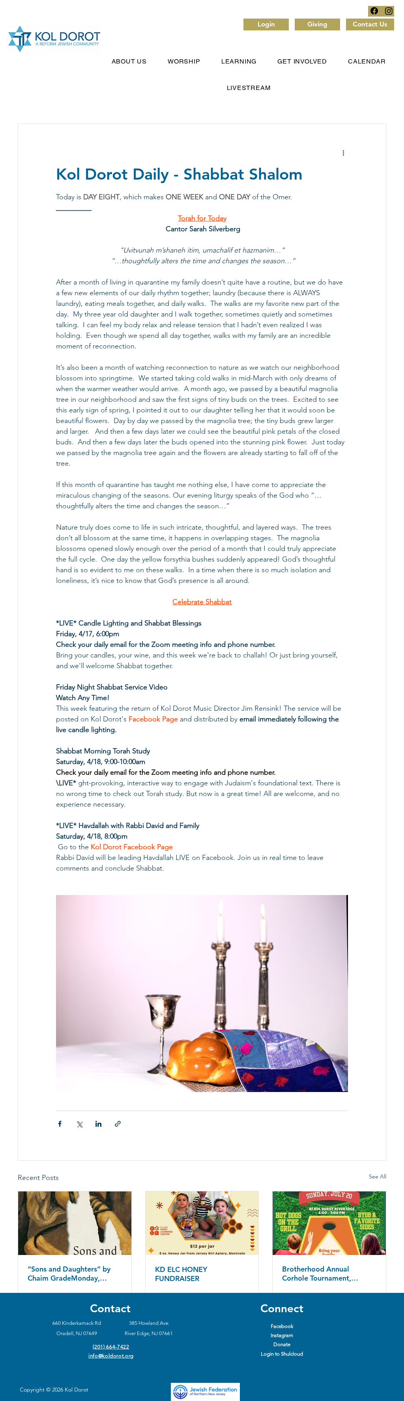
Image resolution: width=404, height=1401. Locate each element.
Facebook (282, 1326)
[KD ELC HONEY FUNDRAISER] (202, 1223)
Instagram (282, 1335)
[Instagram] (389, 11)
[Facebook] (374, 11)
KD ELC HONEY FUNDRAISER (181, 1274)
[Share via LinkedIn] (98, 1124)
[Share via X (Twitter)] (79, 1124)
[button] (184, 61)
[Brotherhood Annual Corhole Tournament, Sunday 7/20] (329, 1223)
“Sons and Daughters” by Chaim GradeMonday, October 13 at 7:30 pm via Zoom (72, 1273)
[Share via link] (118, 1124)
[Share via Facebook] (60, 1124)
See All (377, 1176)
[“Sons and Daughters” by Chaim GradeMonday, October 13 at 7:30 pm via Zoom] (74, 1223)
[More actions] (343, 152)
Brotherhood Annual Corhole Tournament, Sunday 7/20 (316, 1273)
